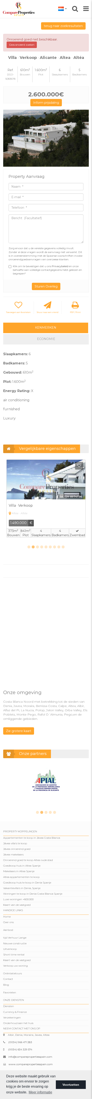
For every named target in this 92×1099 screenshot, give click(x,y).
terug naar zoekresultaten (63, 26)
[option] (46, 138)
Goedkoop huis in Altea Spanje (21, 865)
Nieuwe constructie (15, 943)
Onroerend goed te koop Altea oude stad (28, 860)
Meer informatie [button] (40, 1092)
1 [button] (29, 547)
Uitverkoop (10, 949)
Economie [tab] (46, 339)
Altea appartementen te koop (21, 877)
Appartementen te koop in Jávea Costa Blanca (31, 837)
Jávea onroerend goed (16, 848)
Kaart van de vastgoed (17, 904)
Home (7, 916)
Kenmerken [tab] (45, 327)
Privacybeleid (60, 266)
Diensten (8, 1006)
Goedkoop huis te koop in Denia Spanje (27, 882)
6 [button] (50, 547)
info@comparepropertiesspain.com (30, 1056)
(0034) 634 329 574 (20, 1049)
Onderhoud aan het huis (18, 1023)
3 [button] (37, 547)
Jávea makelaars (13, 854)
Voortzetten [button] (70, 1084)
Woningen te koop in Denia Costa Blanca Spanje (32, 893)
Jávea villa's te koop (15, 843)
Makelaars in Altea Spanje (18, 871)
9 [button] (63, 547)
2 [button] (33, 547)
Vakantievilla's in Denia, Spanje (21, 888)
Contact (8, 979)
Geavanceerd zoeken (21, 44)
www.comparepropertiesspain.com (31, 1064)
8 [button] (59, 547)
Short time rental (13, 954)
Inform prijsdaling (46, 103)
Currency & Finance (15, 1012)
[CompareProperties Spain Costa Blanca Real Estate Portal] (19, 9)
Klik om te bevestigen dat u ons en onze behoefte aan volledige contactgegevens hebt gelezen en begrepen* (47, 270)
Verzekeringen (12, 1017)
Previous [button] (8, 138)
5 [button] (46, 547)
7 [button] (54, 547)
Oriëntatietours (12, 973)
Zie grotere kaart (18, 731)
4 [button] (42, 547)
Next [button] (84, 138)
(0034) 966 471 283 (20, 1042)
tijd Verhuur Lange (14, 937)
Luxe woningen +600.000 (18, 899)
